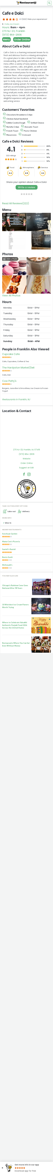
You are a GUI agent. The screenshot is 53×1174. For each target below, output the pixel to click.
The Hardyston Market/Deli (18, 367)
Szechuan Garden (9, 534)
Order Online (22, 39)
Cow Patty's (9, 381)
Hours (5, 27)
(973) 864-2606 (12, 34)
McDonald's (7, 565)
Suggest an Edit (26, 467)
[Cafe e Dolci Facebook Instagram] (29, 474)
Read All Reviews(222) (15, 203)
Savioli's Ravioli (9, 549)
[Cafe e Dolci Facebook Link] (24, 474)
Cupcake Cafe (11, 354)
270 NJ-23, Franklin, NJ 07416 (26, 449)
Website (26, 458)
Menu (6, 39)
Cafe (7, 24)
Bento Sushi (7, 557)
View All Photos (11, 295)
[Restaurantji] (26, 2)
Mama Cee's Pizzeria (11, 541)
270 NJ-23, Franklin (13, 31)
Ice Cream (14, 24)
